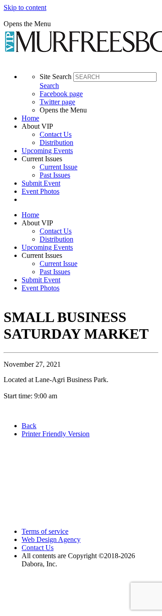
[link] (90, 118)
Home (30, 118)
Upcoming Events (47, 150)
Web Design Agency (51, 539)
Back (29, 425)
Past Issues (55, 175)
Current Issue (58, 167)
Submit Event (41, 183)
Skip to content (25, 7)
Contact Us (56, 134)
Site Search (56, 76)
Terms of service (45, 531)
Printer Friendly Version (56, 434)
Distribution (56, 142)
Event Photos (40, 191)
